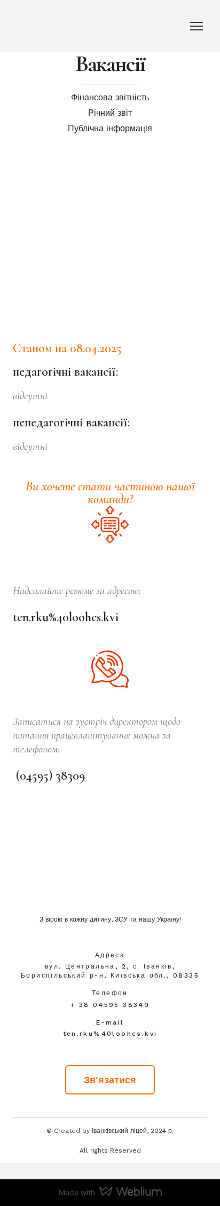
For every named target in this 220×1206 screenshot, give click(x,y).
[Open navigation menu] (196, 26)
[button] (110, 1079)
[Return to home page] (110, 882)
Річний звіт (110, 113)
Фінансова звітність (110, 97)
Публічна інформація (110, 128)
